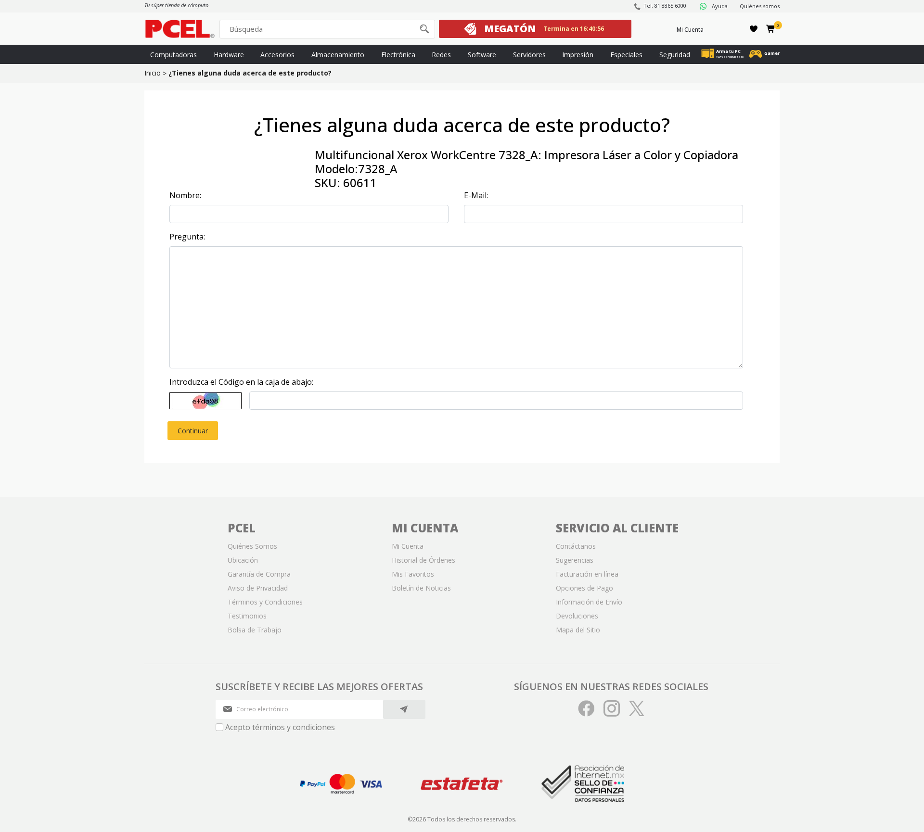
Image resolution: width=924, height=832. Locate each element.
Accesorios (277, 54)
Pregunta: (187, 236)
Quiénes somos (760, 6)
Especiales (626, 54)
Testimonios (247, 615)
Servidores (529, 54)
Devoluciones (577, 615)
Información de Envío (589, 601)
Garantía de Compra (259, 574)
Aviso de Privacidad (258, 587)
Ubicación (243, 560)
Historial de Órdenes (423, 560)
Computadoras (173, 54)
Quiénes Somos (252, 546)
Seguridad (674, 54)
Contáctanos (576, 546)
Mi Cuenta (690, 29)
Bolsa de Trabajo (255, 629)
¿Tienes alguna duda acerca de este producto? (250, 72)
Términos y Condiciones (265, 601)
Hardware (229, 54)
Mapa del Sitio (578, 629)
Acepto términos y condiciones (280, 727)
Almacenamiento (337, 54)
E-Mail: (476, 195)
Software (482, 54)
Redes (441, 54)
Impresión (577, 54)
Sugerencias (574, 560)
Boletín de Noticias (421, 587)
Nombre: (185, 195)
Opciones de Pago (584, 587)
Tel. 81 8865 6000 (664, 5)
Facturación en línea (587, 574)
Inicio (152, 72)
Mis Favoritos (413, 574)
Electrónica (398, 54)
